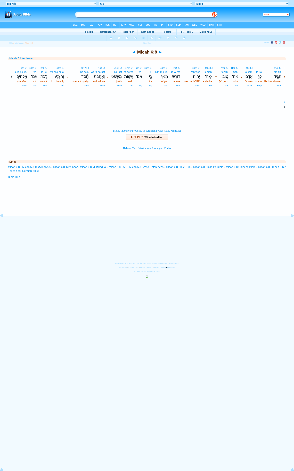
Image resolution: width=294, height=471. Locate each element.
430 (22, 68)
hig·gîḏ (277, 71)
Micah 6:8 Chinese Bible (241, 167)
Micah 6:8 (14, 167)
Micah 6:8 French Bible (272, 167)
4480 (162, 68)
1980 (42, 68)
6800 (58, 68)
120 (248, 68)
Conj (150, 85)
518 (137, 68)
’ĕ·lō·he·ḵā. (21, 71)
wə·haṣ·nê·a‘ (57, 71)
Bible (11, 43)
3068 (194, 68)
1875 (175, 68)
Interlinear (19, 43)
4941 (116, 68)
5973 (31, 68)
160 (100, 68)
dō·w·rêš (175, 71)
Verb (279, 85)
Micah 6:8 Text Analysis (36, 167)
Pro (236, 85)
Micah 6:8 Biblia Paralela (208, 167)
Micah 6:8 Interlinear (65, 167)
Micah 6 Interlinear (21, 58)
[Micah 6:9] (289, 223)
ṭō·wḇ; (225, 71)
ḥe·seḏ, (84, 71)
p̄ (284, 102)
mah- (235, 71)
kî (151, 71)
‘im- (35, 71)
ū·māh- (209, 71)
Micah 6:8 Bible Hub (178, 167)
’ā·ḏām (248, 71)
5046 (276, 68)
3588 (146, 68)
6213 (127, 68)
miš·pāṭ (117, 71)
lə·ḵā (259, 71)
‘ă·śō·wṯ (128, 71)
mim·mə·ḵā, (161, 71)
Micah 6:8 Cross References (146, 167)
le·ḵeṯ (44, 71)
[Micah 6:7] (4, 223)
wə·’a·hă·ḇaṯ (98, 71)
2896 (223, 68)
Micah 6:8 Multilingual (93, 167)
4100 (233, 68)
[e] (280, 68)
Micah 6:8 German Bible (24, 170)
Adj (226, 85)
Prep (259, 85)
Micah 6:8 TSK (118, 167)
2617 (83, 68)
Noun (249, 85)
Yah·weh (195, 71)
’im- (140, 71)
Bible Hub (14, 177)
